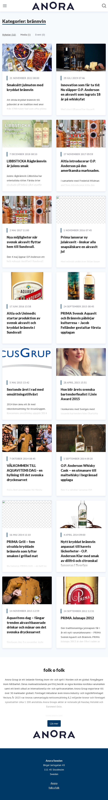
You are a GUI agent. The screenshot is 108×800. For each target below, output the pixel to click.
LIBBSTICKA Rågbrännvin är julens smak (26, 163)
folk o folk (54, 787)
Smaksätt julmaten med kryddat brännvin (25, 87)
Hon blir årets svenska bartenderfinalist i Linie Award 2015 (79, 394)
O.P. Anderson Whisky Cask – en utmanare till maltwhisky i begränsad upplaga (79, 472)
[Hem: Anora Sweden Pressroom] (53, 6)
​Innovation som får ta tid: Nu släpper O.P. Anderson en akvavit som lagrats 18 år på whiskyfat (80, 92)
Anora (54, 783)
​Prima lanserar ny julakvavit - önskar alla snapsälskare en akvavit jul (79, 244)
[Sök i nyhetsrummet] (104, 6)
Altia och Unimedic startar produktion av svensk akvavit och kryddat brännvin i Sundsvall (23, 322)
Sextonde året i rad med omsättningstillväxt (25, 391)
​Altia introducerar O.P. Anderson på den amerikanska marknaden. (80, 165)
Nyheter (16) (9, 34)
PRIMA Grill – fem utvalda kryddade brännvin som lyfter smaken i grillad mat (22, 549)
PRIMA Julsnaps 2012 (77, 618)
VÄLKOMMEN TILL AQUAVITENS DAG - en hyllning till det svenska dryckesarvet (25, 472)
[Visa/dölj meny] (5, 5)
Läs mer (54, 723)
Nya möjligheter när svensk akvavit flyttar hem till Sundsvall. (24, 242)
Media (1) (25, 34)
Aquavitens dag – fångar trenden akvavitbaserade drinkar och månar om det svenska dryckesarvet (26, 625)
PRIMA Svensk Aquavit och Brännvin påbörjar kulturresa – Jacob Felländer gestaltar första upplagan (81, 322)
